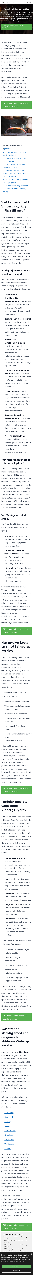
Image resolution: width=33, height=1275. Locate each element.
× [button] (31, 1254)
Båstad (7, 1126)
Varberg (8, 1121)
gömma (7, 149)
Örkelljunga (9, 1135)
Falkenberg (9, 1112)
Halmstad (8, 1117)
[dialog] (16, 1263)
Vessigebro (9, 1144)
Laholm (7, 1148)
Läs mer (10, 1263)
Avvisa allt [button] (16, 1271)
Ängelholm (9, 1139)
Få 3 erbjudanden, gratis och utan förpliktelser (13, 27)
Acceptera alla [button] (16, 1266)
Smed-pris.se (7, 2)
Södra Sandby (10, 1130)
